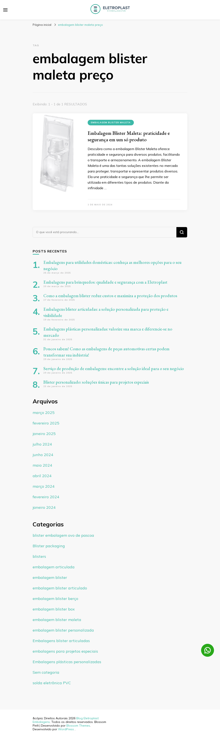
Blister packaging (49, 545)
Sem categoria (46, 672)
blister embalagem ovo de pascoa (63, 535)
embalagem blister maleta (111, 122)
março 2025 (44, 412)
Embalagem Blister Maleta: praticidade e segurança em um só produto (129, 136)
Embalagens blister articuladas (61, 640)
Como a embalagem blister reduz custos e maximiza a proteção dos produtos (110, 295)
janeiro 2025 (44, 433)
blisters (39, 556)
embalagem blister (50, 577)
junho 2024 (43, 454)
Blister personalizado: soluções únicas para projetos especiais (96, 382)
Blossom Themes (78, 725)
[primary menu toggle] (5, 9)
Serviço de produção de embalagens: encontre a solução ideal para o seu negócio (113, 368)
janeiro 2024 (44, 507)
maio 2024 (42, 465)
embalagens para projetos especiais (65, 651)
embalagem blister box (54, 609)
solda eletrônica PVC (52, 682)
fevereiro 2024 (46, 496)
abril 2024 (42, 475)
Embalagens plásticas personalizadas (67, 661)
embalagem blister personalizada (63, 630)
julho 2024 (42, 444)
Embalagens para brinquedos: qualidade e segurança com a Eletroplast (105, 282)
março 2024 (44, 486)
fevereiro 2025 (46, 423)
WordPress (66, 729)
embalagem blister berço (55, 598)
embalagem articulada (54, 566)
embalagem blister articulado (60, 588)
